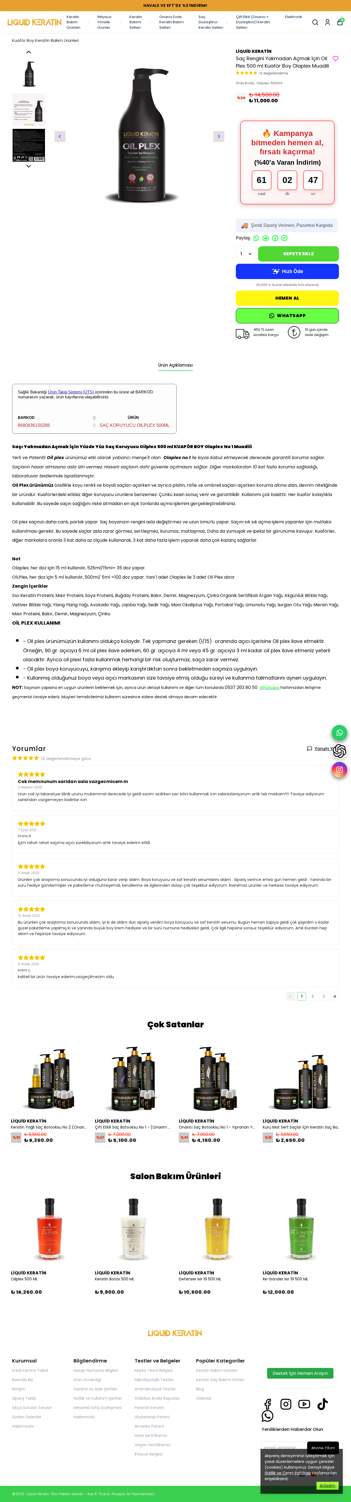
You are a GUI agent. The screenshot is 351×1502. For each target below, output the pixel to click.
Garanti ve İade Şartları (95, 1389)
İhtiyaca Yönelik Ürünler (104, 22)
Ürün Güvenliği (87, 1379)
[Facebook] (267, 1404)
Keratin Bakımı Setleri (135, 22)
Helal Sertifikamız (151, 1435)
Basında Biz (22, 1379)
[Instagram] (286, 1404)
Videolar (203, 1398)
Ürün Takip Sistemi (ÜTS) (71, 392)
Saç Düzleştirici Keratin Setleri (211, 22)
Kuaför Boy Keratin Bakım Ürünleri (45, 40)
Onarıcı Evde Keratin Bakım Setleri (171, 22)
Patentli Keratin (149, 1407)
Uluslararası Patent (152, 1417)
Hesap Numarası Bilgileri (95, 1370)
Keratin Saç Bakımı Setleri (220, 1379)
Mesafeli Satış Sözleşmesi (97, 1407)
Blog (200, 1389)
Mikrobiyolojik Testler (154, 1379)
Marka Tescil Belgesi (153, 1370)
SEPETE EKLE (298, 254)
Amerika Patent (149, 1426)
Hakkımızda (22, 1426)
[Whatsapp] (267, 1416)
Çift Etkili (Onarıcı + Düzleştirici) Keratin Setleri (253, 22)
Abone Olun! (323, 1448)
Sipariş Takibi (24, 1398)
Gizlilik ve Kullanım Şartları (97, 1398)
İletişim (19, 1389)
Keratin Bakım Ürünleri (73, 22)
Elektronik (293, 16)
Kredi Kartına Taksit (30, 1370)
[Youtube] (304, 1404)
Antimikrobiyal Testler (155, 1389)
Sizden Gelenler (26, 1417)
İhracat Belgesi (149, 1454)
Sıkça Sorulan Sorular (32, 1407)
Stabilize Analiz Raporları (157, 1398)
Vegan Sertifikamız (152, 1445)
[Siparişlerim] (327, 22)
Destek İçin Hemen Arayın (300, 1373)
